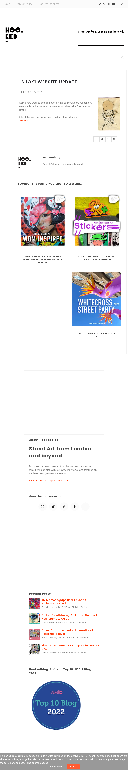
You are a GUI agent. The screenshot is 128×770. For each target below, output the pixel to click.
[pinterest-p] (104, 4)
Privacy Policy (24, 4)
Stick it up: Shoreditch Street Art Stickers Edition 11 (97, 258)
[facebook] (118, 4)
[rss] (122, 4)
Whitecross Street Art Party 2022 (97, 335)
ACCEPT (73, 766)
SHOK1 (23, 120)
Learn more (56, 766)
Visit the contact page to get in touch (49, 480)
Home (7, 4)
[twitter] (100, 4)
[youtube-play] (113, 4)
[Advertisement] (64, 402)
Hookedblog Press (49, 4)
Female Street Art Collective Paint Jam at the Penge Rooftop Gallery (43, 259)
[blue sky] (85, 506)
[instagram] (109, 4)
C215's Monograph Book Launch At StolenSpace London (65, 601)
